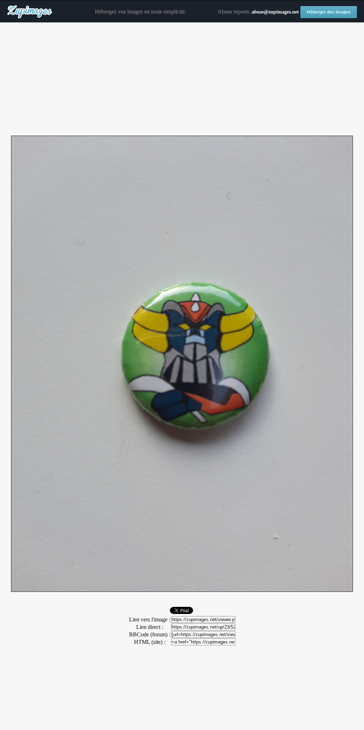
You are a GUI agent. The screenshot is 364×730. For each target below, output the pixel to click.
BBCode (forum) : (149, 634)
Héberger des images (328, 12)
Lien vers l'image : (149, 619)
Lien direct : (149, 627)
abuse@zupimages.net (275, 12)
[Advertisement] (182, 79)
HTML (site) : (149, 642)
